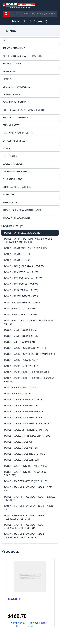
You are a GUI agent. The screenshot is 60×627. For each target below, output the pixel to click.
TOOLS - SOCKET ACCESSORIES (21, 366)
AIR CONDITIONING (14, 48)
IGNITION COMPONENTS (17, 171)
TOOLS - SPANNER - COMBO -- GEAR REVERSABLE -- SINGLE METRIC (24, 536)
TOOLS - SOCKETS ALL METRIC (21, 447)
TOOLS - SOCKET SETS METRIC (21, 405)
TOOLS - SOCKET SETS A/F (18, 393)
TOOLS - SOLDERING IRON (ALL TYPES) (25, 465)
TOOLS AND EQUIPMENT (16, 217)
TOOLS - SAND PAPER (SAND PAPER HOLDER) (28, 248)
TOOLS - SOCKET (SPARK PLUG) (21, 359)
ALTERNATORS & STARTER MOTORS (22, 55)
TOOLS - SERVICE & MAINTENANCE (22, 210)
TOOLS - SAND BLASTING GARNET (23, 232)
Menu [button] (13, 30)
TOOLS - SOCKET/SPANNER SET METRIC (26, 429)
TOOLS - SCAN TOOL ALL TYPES (21, 272)
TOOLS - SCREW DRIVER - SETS (21, 296)
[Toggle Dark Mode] (46, 21)
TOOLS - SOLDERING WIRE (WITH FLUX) (25, 481)
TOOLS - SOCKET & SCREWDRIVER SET (25, 347)
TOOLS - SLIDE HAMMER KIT (19, 341)
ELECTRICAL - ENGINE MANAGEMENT (23, 109)
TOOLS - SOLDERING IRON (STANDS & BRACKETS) (25, 473)
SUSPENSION (10, 202)
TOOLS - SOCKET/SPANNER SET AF (23, 417)
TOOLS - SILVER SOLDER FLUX (20, 329)
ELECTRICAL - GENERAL (15, 117)
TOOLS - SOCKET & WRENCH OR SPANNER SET (29, 353)
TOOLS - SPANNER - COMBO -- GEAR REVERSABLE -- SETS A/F (24, 517)
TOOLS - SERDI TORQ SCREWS (20, 314)
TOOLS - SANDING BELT (17, 254)
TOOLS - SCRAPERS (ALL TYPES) (21, 290)
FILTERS (7, 148)
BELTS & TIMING (12, 63)
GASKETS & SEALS (12, 163)
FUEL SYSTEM (10, 156)
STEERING (8, 194)
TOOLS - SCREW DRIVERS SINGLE (22, 302)
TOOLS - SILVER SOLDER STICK (21, 335)
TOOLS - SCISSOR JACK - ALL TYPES (23, 278)
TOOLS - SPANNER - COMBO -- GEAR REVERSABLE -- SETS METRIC (24, 526)
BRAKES (7, 79)
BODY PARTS (10, 71)
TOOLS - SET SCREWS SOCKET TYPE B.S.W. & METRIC (28, 322)
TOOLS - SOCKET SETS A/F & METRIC (24, 399)
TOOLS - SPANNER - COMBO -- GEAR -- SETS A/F (28, 489)
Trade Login (19, 21)
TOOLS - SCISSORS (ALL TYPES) (21, 284)
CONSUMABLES (11, 94)
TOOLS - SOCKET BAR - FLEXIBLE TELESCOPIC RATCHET (29, 379)
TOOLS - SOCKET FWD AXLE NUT (22, 387)
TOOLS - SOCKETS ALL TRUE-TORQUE (24, 453)
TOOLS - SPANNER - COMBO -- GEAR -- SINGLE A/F (29, 507)
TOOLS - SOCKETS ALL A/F (18, 441)
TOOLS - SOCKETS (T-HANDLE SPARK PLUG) (27, 435)
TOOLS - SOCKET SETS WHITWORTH (24, 411)
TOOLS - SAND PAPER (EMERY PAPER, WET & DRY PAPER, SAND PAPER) (28, 240)
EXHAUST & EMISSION (15, 140)
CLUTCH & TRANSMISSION (17, 86)
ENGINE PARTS (11, 125)
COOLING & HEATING (14, 102)
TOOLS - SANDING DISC (17, 260)
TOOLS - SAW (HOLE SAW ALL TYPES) (24, 266)
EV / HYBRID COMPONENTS (18, 133)
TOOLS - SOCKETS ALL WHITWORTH (24, 459)
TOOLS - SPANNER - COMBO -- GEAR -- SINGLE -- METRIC (29, 498)
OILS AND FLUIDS (12, 179)
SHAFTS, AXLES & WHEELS (17, 186)
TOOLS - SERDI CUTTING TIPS (20, 308)
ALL (5, 40)
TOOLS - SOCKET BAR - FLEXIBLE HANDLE (27, 372)
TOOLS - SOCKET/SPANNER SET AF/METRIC (27, 423)
